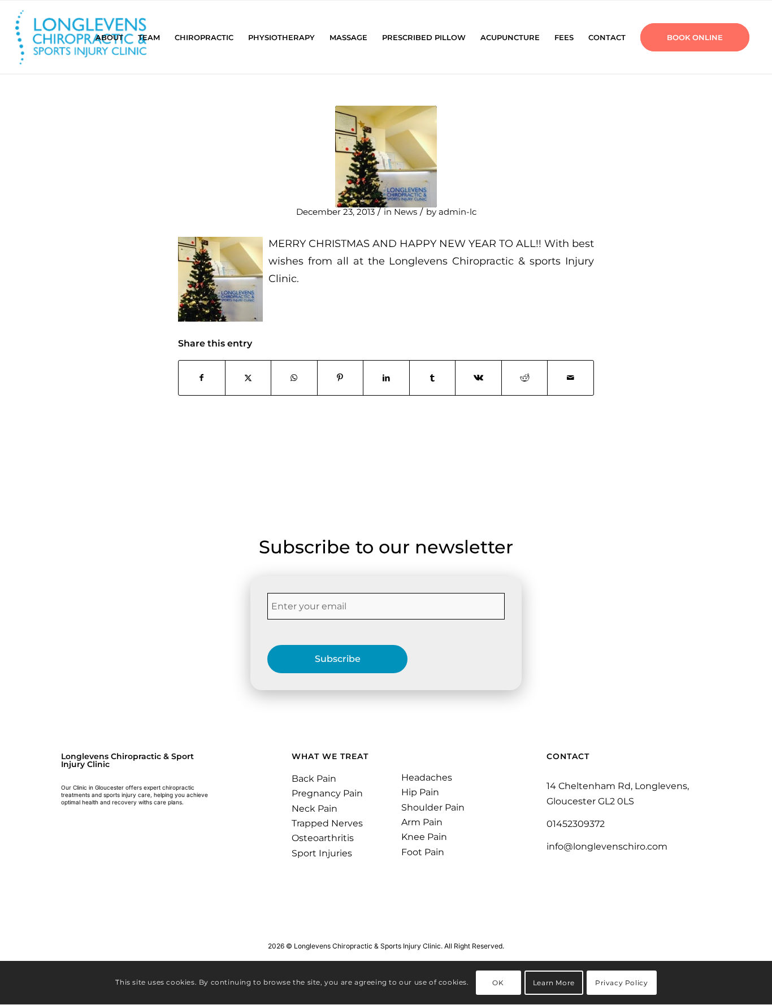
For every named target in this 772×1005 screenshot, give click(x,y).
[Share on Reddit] (525, 378)
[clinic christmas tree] (386, 156)
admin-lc (457, 212)
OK (498, 982)
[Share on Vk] (478, 378)
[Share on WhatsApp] (294, 378)
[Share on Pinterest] (340, 378)
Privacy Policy (621, 982)
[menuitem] (109, 37)
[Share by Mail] (570, 378)
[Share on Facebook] (202, 378)
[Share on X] (248, 378)
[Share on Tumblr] (433, 378)
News (405, 212)
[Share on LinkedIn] (386, 378)
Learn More (554, 982)
